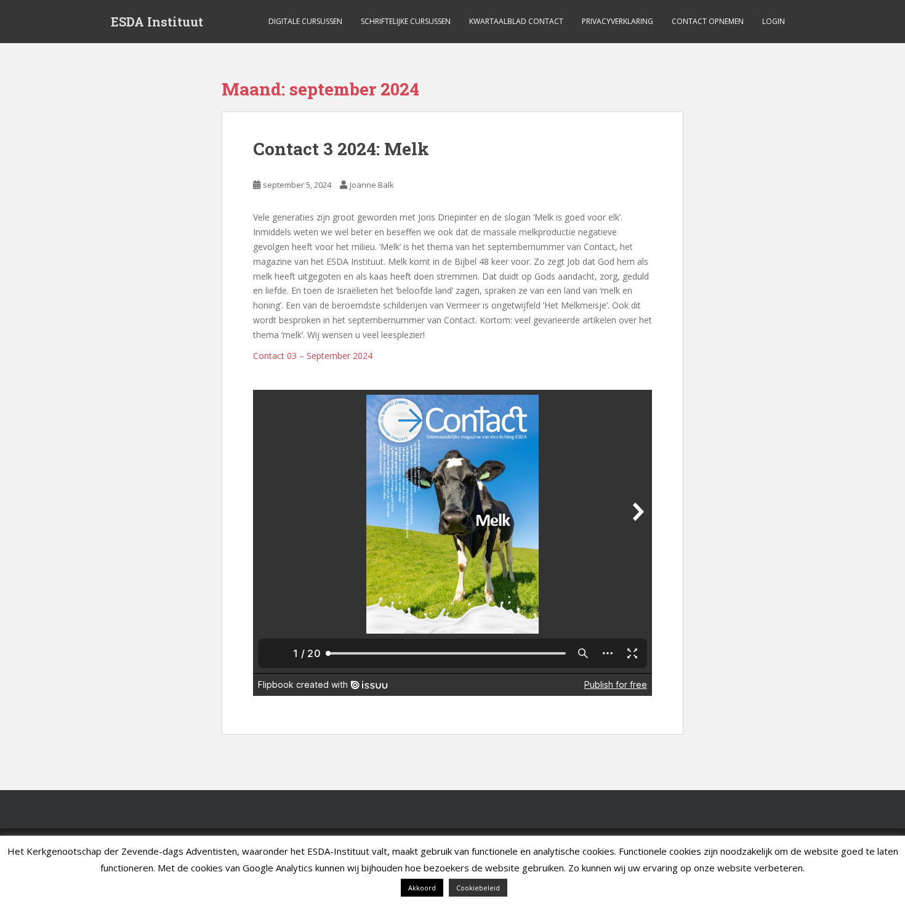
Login (773, 21)
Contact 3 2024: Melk (341, 148)
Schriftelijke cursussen (406, 21)
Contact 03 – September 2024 (312, 355)
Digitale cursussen (305, 21)
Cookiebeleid (478, 887)
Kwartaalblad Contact (516, 21)
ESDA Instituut (157, 22)
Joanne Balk (372, 184)
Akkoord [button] (422, 887)
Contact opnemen (708, 21)
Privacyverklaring (617, 21)
